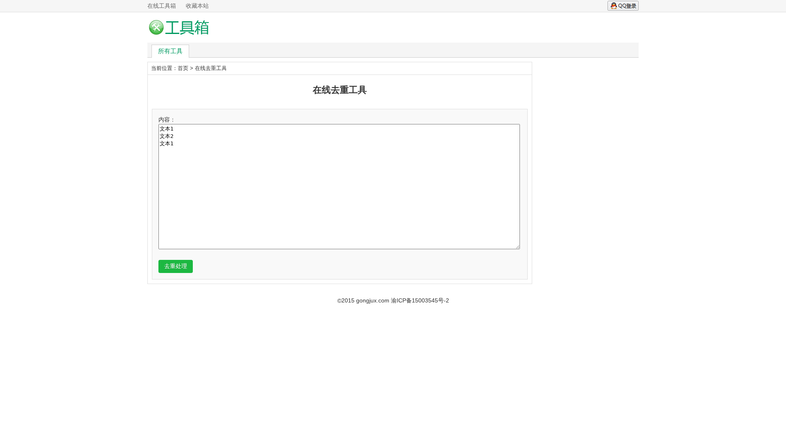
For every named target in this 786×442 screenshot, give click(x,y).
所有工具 (170, 50)
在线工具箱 (161, 5)
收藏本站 (197, 5)
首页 (183, 68)
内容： (167, 119)
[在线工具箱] (181, 27)
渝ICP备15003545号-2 (420, 300)
